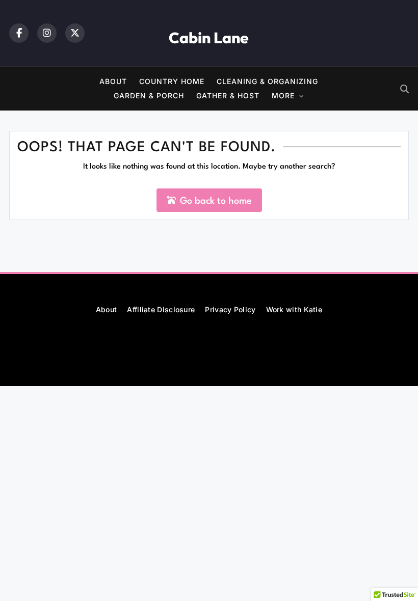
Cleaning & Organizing (267, 81)
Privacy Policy (230, 309)
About (113, 81)
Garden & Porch (149, 95)
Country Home (171, 81)
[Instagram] (47, 33)
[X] (75, 33)
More (283, 95)
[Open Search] (404, 89)
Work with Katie (294, 309)
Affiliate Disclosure (161, 309)
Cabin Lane (209, 37)
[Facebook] (19, 33)
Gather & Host (227, 95)
